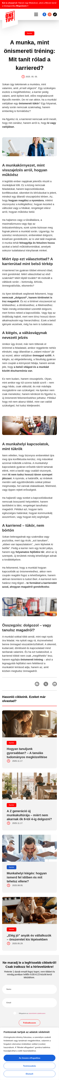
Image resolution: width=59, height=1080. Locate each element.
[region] (29, 1053)
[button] (36, 14)
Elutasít (29, 1074)
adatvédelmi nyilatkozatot (36, 1013)
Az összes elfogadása (29, 1058)
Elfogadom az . (32, 1013)
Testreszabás (29, 1066)
